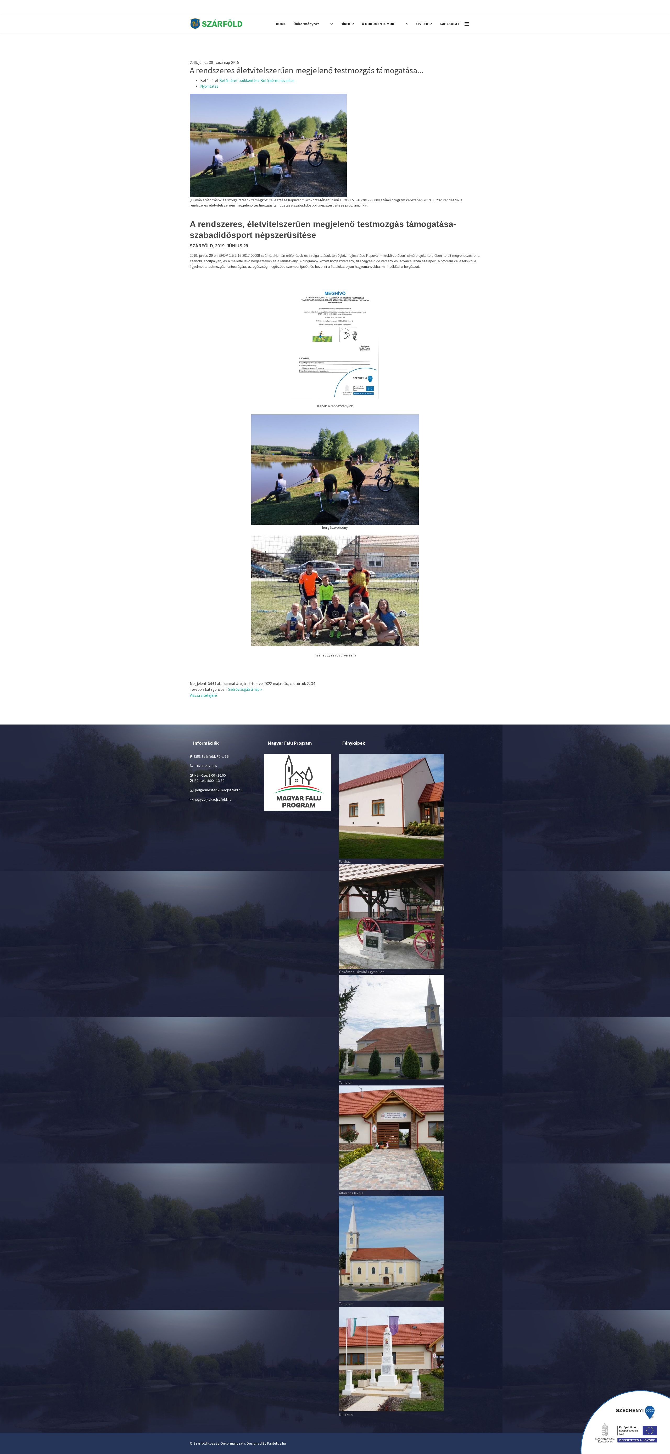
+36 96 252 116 (408, 7)
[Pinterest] (209, 7)
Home (281, 23)
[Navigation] (467, 24)
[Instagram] (227, 7)
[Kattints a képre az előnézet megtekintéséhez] (335, 145)
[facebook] (192, 7)
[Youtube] (218, 7)
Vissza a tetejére (203, 695)
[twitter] (201, 7)
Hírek (345, 23)
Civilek (422, 23)
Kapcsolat (449, 23)
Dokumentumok (384, 23)
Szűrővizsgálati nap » (245, 689)
